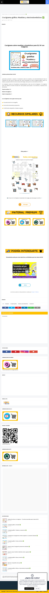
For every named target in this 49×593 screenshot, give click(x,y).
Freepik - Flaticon (35, 292)
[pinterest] (15, 352)
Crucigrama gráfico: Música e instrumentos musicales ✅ (19, 568)
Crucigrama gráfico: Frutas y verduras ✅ (16, 541)
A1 (8, 14)
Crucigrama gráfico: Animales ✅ (14, 524)
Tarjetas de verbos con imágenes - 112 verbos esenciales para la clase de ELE (23, 519)
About (41, 591)
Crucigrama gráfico (13, 303)
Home (37, 591)
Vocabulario (32, 303)
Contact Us (46, 591)
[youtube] (33, 352)
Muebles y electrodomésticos (23, 303)
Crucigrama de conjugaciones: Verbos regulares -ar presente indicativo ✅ (23, 535)
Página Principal (4, 14)
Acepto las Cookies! (29, 588)
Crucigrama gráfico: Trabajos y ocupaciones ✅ (17, 530)
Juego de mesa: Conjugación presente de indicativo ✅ (19, 546)
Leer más (37, 588)
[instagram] (24, 352)
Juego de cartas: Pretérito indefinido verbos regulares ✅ (19, 552)
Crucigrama (7, 303)
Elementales (5, 20)
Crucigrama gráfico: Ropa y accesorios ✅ (16, 557)
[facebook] (6, 352)
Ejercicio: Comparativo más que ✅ (15, 562)
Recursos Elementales (13, 591)
